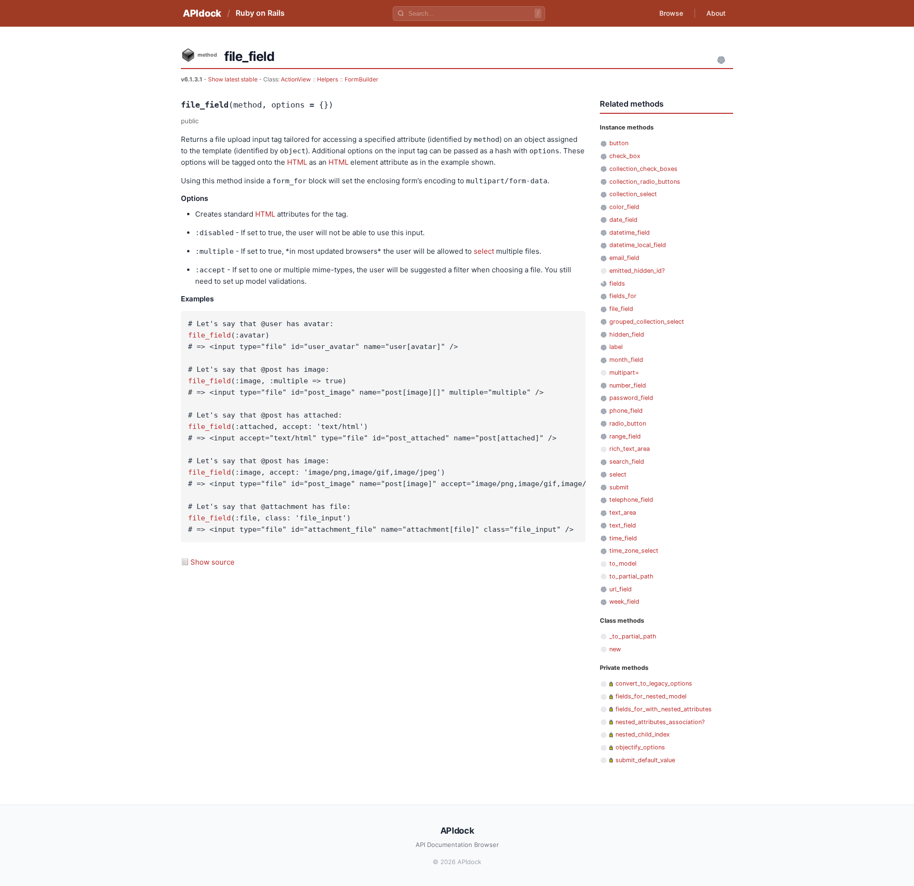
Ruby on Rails (260, 13)
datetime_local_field (637, 245)
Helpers (327, 79)
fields (617, 283)
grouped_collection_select (646, 321)
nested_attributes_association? (660, 722)
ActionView (296, 79)
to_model (622, 563)
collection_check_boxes (643, 168)
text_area (622, 512)
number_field (627, 385)
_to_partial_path (632, 636)
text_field (622, 525)
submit (619, 487)
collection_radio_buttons (644, 181)
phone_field (626, 410)
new (615, 649)
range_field (625, 436)
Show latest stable (233, 79)
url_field (620, 589)
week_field (624, 601)
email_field (624, 257)
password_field (631, 397)
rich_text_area (629, 448)
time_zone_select (633, 550)
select (484, 251)
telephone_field (631, 499)
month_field (626, 359)
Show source (212, 562)
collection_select (633, 194)
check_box (624, 155)
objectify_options (640, 747)
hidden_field (626, 334)
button (618, 143)
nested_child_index (643, 734)
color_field (624, 206)
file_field (209, 335)
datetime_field (629, 232)
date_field (623, 219)
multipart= (624, 372)
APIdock (202, 13)
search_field (626, 461)
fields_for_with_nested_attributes (664, 709)
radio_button (627, 423)
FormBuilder (361, 79)
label (616, 346)
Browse (671, 13)
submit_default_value (645, 760)
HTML (297, 162)
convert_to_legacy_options (654, 683)
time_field (623, 538)
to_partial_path (631, 576)
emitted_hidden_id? (637, 270)
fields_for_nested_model (651, 696)
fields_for (622, 295)
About (715, 13)
